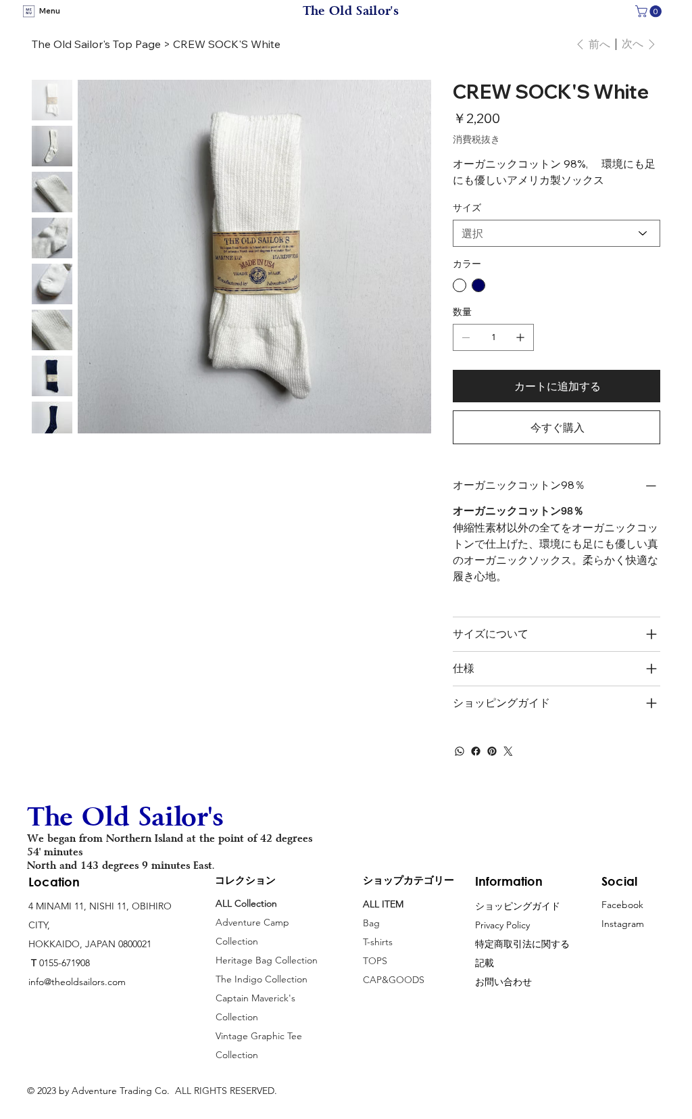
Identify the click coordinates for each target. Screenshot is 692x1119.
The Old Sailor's (351, 10)
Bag (372, 923)
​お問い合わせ (503, 982)
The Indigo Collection (261, 979)
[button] (649, 11)
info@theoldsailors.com (77, 982)
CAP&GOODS (393, 980)
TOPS (375, 961)
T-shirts (378, 942)
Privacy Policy (502, 925)
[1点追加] (520, 337)
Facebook (622, 905)
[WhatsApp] (459, 751)
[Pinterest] (492, 751)
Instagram (622, 924)
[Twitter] (508, 751)
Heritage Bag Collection (267, 960)
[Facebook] (476, 751)
